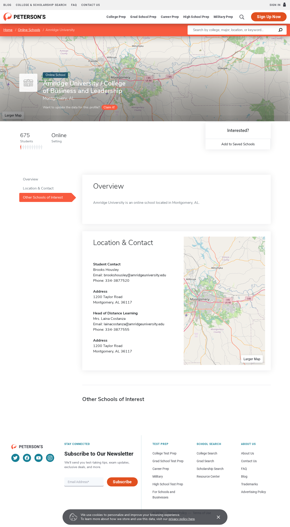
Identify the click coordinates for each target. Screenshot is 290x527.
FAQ (74, 5)
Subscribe (122, 481)
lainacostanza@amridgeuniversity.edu (134, 324)
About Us (247, 453)
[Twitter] (15, 458)
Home (7, 30)
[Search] (241, 16)
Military (157, 476)
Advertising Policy (253, 492)
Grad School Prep (143, 17)
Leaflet (237, 38)
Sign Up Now (269, 16)
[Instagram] (50, 458)
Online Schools (29, 30)
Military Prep (223, 17)
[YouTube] (38, 458)
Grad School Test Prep (168, 461)
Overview (30, 179)
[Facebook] (27, 458)
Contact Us (249, 461)
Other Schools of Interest (43, 197)
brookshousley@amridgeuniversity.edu (135, 275)
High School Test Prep (167, 484)
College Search (207, 453)
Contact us (90, 5)
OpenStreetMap (259, 38)
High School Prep (196, 17)
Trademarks (249, 484)
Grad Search (205, 461)
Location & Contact (38, 188)
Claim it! (109, 107)
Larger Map (13, 115)
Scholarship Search (210, 469)
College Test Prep (164, 453)
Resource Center (208, 476)
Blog (7, 5)
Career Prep (170, 17)
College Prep (116, 17)
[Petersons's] (24, 17)
